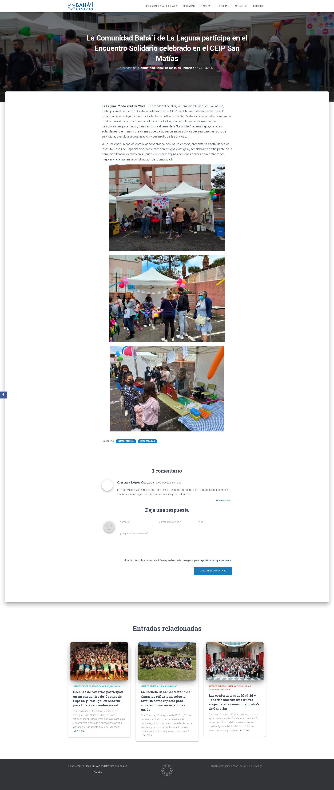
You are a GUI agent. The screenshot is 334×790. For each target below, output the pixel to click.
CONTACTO (258, 6)
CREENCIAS (188, 6)
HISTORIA (223, 6)
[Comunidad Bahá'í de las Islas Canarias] (80, 6)
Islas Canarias (147, 441)
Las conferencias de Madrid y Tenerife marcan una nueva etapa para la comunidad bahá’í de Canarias (234, 702)
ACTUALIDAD (241, 6)
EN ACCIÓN (205, 6)
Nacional (115, 686)
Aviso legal (74, 766)
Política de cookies (116, 766)
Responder (224, 500)
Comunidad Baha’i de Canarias (161, 6)
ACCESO (97, 771)
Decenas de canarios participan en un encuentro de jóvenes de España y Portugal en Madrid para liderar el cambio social (98, 698)
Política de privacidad (93, 766)
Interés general (126, 441)
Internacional (236, 686)
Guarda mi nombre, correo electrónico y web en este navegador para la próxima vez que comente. (178, 560)
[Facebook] (3, 395)
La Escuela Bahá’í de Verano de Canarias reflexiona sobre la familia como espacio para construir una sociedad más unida (165, 701)
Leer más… (80, 730)
